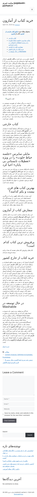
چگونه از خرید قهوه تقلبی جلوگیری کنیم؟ (15, 461)
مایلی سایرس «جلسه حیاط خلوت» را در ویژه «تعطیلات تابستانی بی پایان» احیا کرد (19, 43)
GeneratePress (18, 494)
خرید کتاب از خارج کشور (16, 49)
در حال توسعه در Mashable (17, 51)
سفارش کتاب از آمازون (16, 47)
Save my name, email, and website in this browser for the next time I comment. (18, 414)
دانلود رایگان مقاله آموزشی (11, 469)
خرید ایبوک (6, 346)
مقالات (7, 352)
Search (5, 431)
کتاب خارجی (12, 38)
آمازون (13, 34)
